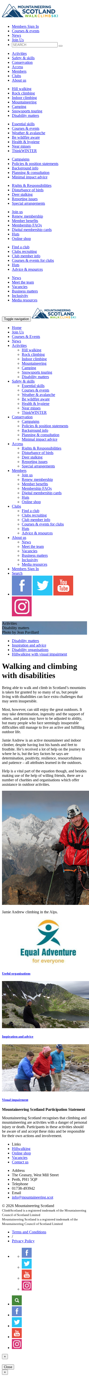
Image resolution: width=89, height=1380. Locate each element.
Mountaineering (24, 102)
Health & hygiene (26, 142)
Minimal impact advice (29, 177)
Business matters (25, 291)
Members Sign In (25, 26)
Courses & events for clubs (33, 260)
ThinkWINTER (24, 151)
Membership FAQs (27, 225)
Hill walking (21, 89)
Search (17, 573)
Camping (19, 106)
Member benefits (25, 221)
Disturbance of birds (28, 190)
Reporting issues (25, 199)
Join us (17, 212)
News (16, 35)
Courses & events (25, 31)
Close (8, 1367)
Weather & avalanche (28, 133)
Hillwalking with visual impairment (39, 654)
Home (17, 328)
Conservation (22, 62)
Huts (15, 234)
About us (19, 80)
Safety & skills (23, 58)
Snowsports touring (27, 111)
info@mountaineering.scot (32, 1197)
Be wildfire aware (26, 137)
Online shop (21, 238)
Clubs (16, 76)
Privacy (23, 1241)
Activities (19, 53)
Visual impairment (15, 1100)
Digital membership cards (32, 230)
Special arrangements (28, 203)
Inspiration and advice (29, 645)
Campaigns (20, 159)
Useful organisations (16, 973)
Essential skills (23, 124)
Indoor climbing (24, 98)
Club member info (26, 256)
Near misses (21, 146)
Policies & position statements (35, 164)
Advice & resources (27, 269)
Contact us (20, 1162)
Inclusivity (20, 296)
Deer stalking (22, 194)
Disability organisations (30, 650)
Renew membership (27, 216)
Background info (25, 168)
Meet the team (23, 282)
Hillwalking (21, 1149)
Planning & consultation (30, 172)
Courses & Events (26, 336)
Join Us (18, 40)
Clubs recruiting (24, 251)
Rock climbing (23, 93)
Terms (29, 1232)
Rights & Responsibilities (31, 185)
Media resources (24, 300)
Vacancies (19, 287)
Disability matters (25, 115)
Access (17, 67)
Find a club (20, 247)
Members (19, 71)
